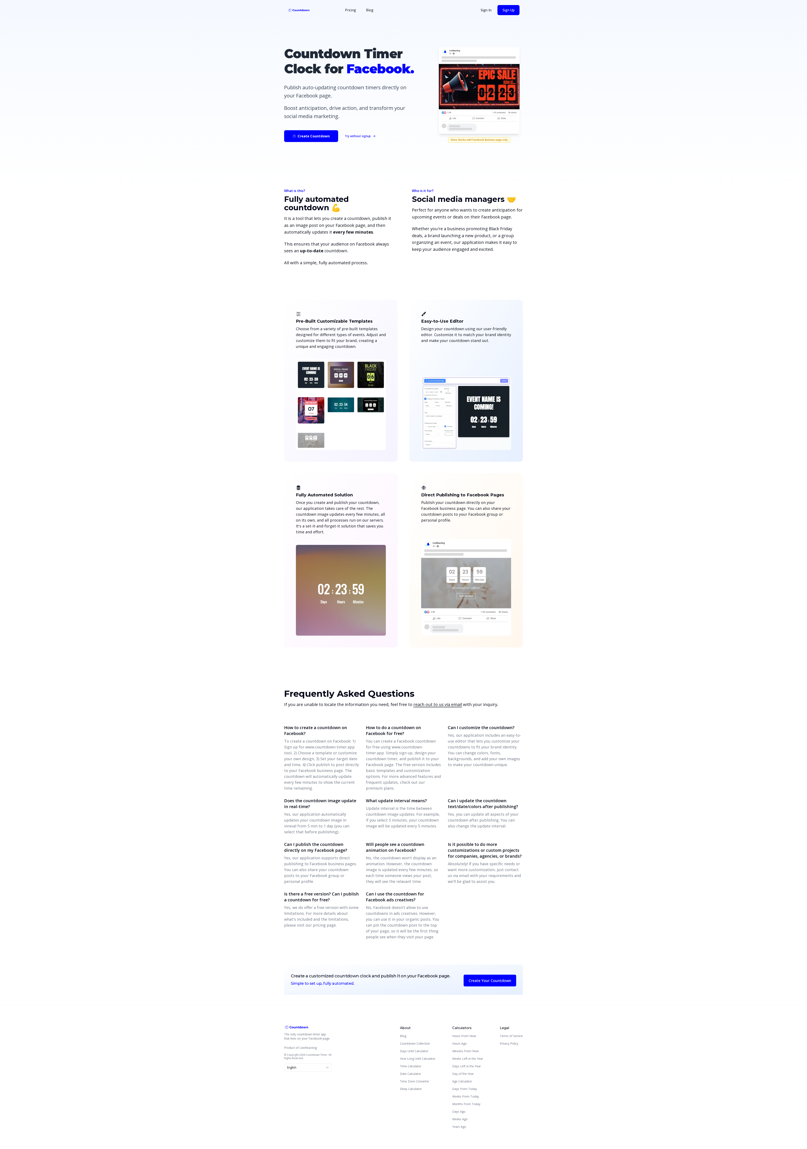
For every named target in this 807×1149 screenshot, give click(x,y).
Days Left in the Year (466, 1066)
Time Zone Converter (414, 1081)
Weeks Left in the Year (467, 1059)
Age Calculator (462, 1081)
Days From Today (464, 1089)
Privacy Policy (509, 1043)
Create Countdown (314, 136)
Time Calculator (410, 1066)
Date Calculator (410, 1074)
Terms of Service (511, 1036)
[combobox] (308, 1067)
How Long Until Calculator (417, 1059)
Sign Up (508, 10)
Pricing (350, 10)
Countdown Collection (415, 1043)
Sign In (486, 10)
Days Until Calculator (414, 1051)
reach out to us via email (437, 704)
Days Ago (458, 1112)
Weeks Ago (460, 1119)
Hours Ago (459, 1043)
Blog (369, 10)
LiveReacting (308, 1048)
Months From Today (466, 1104)
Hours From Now (464, 1036)
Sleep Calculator (411, 1089)
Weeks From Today (465, 1096)
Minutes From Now (465, 1051)
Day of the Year (463, 1074)
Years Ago (459, 1127)
